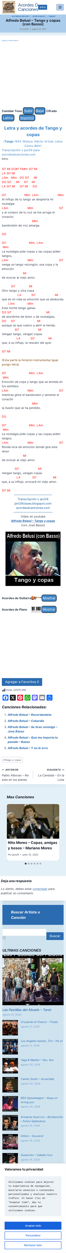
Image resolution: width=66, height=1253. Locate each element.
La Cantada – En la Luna (51, 774)
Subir (28, 111)
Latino (8, 118)
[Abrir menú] (60, 7)
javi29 (25, 29)
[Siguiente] (53, 832)
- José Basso (38, 16)
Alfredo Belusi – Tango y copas (33, 521)
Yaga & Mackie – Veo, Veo (37, 1060)
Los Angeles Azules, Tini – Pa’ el (42, 1041)
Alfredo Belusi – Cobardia (26, 721)
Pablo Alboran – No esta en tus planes (15, 774)
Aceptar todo (33, 1225)
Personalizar (33, 1235)
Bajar (40, 111)
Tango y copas (12, 760)
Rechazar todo (33, 1245)
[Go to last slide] (13, 832)
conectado (40, 889)
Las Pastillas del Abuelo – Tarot (26, 1010)
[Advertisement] (33, 74)
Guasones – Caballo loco (37, 1155)
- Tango (51, 16)
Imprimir (27, 118)
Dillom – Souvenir (32, 1136)
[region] (33, 1208)
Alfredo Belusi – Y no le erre (28, 748)
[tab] (26, 864)
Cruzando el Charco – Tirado (39, 1022)
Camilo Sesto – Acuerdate (37, 1079)
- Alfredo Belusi (19, 16)
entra (42, 7)
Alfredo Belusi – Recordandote (30, 714)
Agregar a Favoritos (22, 682)
